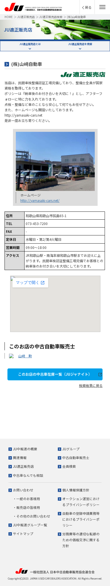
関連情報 (20, 457)
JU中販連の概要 (25, 448)
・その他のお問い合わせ (31, 516)
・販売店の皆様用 (26, 507)
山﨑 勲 (25, 355)
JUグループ (71, 448)
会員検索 (69, 466)
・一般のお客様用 (26, 498)
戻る (88, 7)
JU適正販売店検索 (50, 17)
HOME (9, 17)
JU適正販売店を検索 (80, 44)
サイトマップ (23, 533)
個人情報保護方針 (75, 489)
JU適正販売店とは (30, 44)
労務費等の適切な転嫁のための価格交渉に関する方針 (81, 539)
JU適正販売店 (26, 17)
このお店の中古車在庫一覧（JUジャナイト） (55, 374)
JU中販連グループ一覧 (30, 524)
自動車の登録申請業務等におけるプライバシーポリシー (81, 519)
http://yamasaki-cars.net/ (40, 200)
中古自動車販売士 (75, 457)
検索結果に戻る (91, 385)
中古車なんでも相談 (28, 475)
